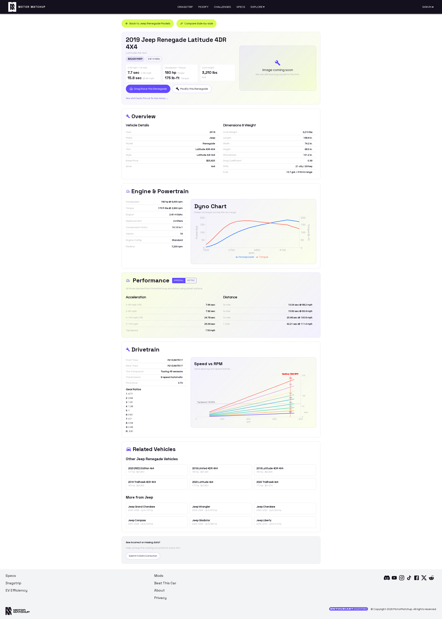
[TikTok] (409, 580)
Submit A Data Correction (143, 556)
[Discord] (387, 580)
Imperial (179, 280)
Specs (241, 7)
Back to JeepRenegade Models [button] (149, 23)
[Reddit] (431, 580)
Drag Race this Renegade (150, 88)
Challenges (222, 7)
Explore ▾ (258, 7)
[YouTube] (394, 580)
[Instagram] (401, 580)
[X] (424, 580)
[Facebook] (416, 580)
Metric (191, 280)
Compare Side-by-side (198, 23)
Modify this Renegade (194, 88)
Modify (203, 7)
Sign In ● (428, 7)
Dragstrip (185, 7)
